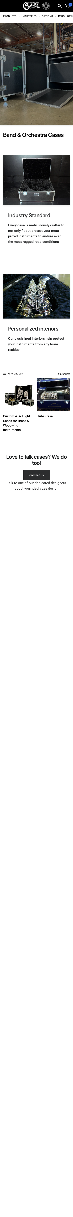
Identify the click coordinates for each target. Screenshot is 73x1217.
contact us (36, 475)
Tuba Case (45, 416)
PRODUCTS (9, 16)
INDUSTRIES (29, 16)
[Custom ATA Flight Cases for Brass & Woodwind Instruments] (19, 394)
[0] (67, 6)
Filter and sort (15, 373)
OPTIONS (47, 16)
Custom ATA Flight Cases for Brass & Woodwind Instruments (16, 423)
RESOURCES (65, 16)
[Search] (60, 6)
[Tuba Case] (53, 394)
